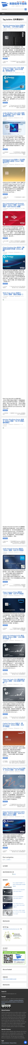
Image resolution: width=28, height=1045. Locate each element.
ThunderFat (6, 72)
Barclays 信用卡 (5, 62)
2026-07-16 (12, 72)
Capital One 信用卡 (5, 761)
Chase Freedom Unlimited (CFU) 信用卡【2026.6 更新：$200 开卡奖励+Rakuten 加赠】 (14, 813)
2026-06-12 (12, 640)
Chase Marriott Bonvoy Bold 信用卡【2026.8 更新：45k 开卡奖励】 (14, 769)
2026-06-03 (12, 816)
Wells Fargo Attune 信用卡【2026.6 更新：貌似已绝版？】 (13, 293)
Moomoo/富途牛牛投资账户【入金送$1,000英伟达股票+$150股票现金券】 (19, 884)
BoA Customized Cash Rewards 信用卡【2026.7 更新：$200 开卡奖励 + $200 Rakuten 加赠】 (13, 205)
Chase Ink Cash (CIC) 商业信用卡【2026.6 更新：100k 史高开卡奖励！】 (14, 681)
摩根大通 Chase (18, 106)
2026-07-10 (17, 552)
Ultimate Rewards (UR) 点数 (17, 105)
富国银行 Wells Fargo (16, 413)
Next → (9, 859)
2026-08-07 (18, 771)
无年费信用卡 (22, 62)
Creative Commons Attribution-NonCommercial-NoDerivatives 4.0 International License (12, 1002)
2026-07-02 (12, 164)
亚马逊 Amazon (17, 628)
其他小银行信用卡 (5, 198)
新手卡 (12, 241)
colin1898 (5, 595)
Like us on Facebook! (7, 969)
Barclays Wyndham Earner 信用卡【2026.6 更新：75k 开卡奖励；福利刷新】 (14, 421)
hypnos (5, 684)
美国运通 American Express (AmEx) (17, 153)
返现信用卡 (22, 107)
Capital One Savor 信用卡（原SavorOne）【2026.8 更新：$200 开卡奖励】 (13, 724)
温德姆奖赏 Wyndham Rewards (19, 543)
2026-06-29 (11, 252)
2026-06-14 (11, 552)
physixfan (5, 28)
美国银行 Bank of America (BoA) (17, 242)
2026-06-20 (12, 296)
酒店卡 (23, 543)
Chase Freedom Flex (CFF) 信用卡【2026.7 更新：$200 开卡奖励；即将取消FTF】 (13, 69)
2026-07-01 (12, 208)
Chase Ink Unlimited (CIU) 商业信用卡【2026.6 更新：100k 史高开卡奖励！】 (13, 637)
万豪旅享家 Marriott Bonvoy (17, 804)
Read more (5, 58)
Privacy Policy (13, 1042)
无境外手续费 (16, 629)
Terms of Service (5, 1042)
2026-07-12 (11, 117)
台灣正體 (14, 979)
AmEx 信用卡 (5, 585)
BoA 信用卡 (5, 242)
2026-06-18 (11, 424)
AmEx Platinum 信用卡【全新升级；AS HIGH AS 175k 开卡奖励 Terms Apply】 (19, 912)
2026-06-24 (18, 296)
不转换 (4, 979)
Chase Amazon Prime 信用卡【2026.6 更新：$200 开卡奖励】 (13, 593)
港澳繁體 (11, 979)
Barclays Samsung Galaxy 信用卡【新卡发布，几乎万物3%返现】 (14, 26)
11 (7, 859)
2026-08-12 (17, 728)
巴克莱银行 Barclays (16, 61)
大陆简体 (7, 979)
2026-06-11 (11, 728)
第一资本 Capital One (15, 763)
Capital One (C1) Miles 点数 (17, 760)
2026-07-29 (11, 28)
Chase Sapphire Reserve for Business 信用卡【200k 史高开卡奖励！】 (19, 905)
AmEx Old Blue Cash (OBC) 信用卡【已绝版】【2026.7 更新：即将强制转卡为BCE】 (14, 114)
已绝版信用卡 (5, 153)
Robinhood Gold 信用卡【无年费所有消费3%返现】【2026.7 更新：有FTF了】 (14, 161)
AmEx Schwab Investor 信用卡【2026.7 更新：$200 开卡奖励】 (13, 549)
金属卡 (23, 197)
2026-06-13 (11, 595)
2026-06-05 (12, 771)
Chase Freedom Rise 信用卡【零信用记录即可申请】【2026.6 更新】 (13, 249)
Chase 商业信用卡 (5, 674)
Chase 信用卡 (5, 106)
